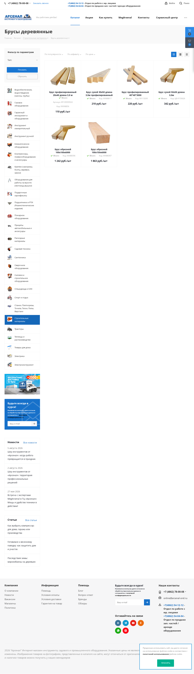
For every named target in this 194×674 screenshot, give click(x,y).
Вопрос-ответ (85, 594)
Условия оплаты (50, 594)
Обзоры (82, 603)
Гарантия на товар (51, 603)
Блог (80, 590)
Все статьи (31, 520)
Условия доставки (51, 599)
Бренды (82, 599)
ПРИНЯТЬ (165, 663)
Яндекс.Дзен (126, 631)
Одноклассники (141, 623)
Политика (10, 607)
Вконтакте (118, 623)
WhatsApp (118, 631)
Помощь (46, 590)
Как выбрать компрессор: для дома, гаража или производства (21, 529)
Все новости (30, 442)
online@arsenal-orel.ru (175, 598)
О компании (11, 590)
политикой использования (156, 654)
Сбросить (22, 76)
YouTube (133, 623)
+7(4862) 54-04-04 (75, 6)
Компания (11, 585)
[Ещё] (185, 17)
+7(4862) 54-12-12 (75, 3)
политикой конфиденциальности (124, 594)
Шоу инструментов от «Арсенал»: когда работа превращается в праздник (21, 455)
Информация (50, 585)
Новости (9, 594)
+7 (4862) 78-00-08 (174, 591)
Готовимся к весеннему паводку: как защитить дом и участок (22, 545)
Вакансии (10, 599)
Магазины (10, 603)
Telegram (126, 623)
